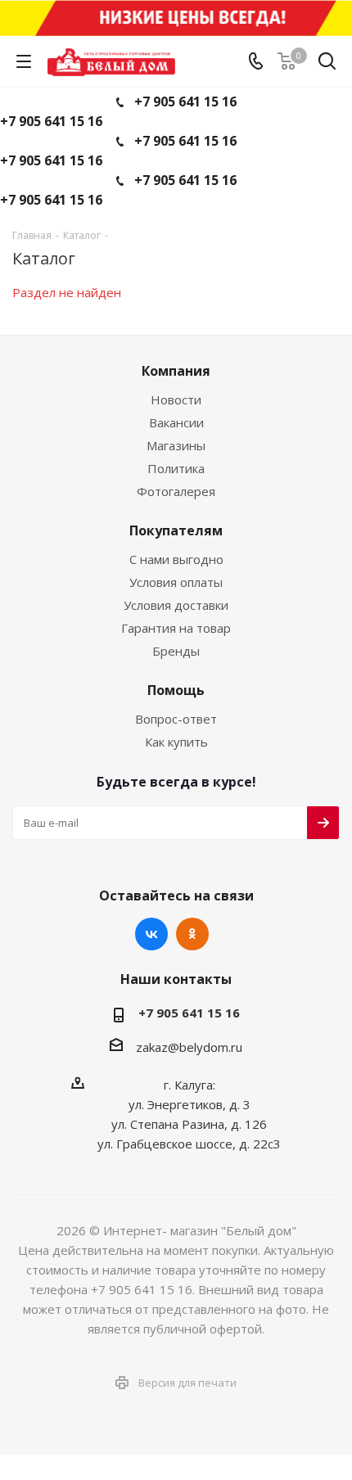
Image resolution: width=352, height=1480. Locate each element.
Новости (176, 399)
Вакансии (176, 422)
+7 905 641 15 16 (185, 101)
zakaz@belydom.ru (189, 1047)
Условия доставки (176, 605)
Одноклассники (192, 934)
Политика (176, 468)
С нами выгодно (176, 559)
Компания (176, 371)
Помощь (176, 690)
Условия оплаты (176, 582)
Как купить (176, 741)
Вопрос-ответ (176, 719)
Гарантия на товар (176, 628)
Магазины (176, 445)
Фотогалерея (176, 491)
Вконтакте (151, 934)
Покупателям (176, 530)
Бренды (176, 651)
